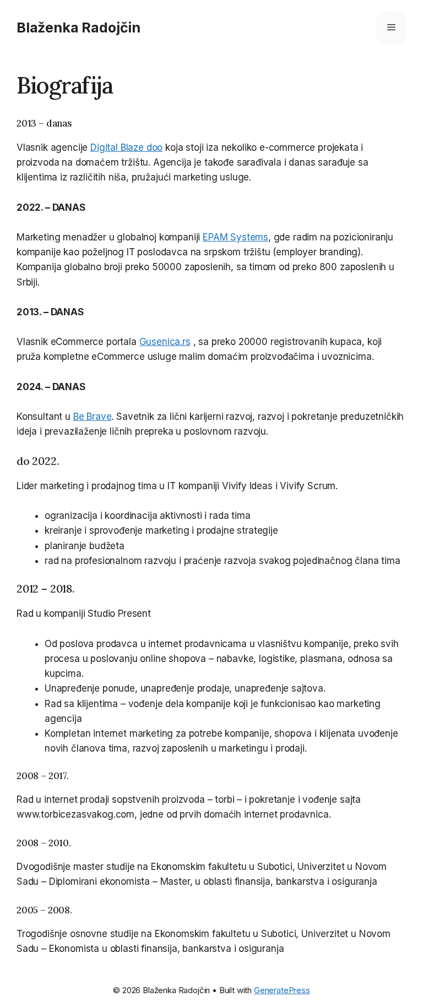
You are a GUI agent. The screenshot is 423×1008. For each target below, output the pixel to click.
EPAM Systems (235, 237)
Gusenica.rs (165, 341)
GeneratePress (282, 990)
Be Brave (92, 416)
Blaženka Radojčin (78, 27)
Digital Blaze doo (126, 147)
